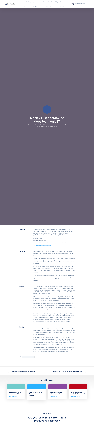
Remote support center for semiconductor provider (35, 394)
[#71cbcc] (16, 386)
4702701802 (81, 5)
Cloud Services (53, 396)
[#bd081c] (78, 386)
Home (24, 6)
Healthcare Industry (13, 396)
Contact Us (61, 6)
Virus (32, 356)
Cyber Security (32, 398)
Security (26, 356)
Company (35, 6)
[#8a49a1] (57, 386)
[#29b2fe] (36, 386)
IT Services (48, 6)
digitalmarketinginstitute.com (43, 245)
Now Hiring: (28, 2)
